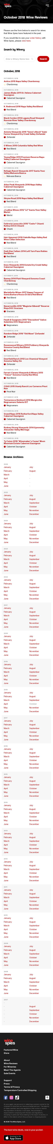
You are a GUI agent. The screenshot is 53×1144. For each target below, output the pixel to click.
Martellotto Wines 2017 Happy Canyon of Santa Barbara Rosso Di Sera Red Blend (23, 293)
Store (6, 1053)
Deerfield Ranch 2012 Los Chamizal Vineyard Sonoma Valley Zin (25, 360)
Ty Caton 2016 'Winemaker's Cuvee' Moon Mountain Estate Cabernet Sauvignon (24, 442)
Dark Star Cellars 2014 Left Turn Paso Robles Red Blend (25, 252)
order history (35, 38)
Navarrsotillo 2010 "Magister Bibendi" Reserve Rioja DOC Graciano (26, 307)
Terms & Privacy (12, 1087)
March (6, 474)
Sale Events (9, 1073)
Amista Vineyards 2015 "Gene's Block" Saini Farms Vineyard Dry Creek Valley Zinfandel (25, 133)
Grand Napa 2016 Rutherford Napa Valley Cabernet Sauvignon (23, 415)
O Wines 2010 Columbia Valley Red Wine (23, 145)
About (7, 1060)
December (34, 514)
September (34, 503)
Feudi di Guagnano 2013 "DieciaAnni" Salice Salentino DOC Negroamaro (25, 321)
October (33, 506)
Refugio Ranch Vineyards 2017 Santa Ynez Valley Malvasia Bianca (24, 172)
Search (43, 59)
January (7, 467)
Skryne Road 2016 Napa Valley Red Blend (23, 198)
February (8, 471)
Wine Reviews (11, 1063)
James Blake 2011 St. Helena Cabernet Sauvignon (22, 94)
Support (8, 1080)
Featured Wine (11, 1050)
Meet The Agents (12, 1070)
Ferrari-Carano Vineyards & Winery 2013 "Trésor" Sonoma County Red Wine (23, 373)
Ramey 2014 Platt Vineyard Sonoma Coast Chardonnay (24, 279)
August (32, 471)
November (34, 510)
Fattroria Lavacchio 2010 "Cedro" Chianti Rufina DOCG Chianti (24, 225)
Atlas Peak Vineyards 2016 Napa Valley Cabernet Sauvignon (23, 185)
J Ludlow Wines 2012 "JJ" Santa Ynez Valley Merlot (25, 211)
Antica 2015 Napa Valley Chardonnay (22, 81)
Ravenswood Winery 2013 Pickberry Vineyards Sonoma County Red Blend (26, 346)
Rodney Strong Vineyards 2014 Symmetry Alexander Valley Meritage (24, 428)
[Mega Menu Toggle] (47, 5)
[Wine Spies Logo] (9, 1047)
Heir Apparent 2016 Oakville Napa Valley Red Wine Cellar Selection (25, 238)
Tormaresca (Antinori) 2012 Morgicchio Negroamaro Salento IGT (23, 401)
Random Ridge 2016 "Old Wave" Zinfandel (24, 333)
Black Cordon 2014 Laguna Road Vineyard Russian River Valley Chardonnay (24, 119)
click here (26, 41)
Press (7, 1084)
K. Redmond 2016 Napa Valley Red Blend (23, 106)
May (6, 482)
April (6, 478)
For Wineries (10, 1067)
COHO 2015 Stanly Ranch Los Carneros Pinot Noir (25, 387)
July (31, 467)
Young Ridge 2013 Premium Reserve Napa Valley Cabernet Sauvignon (24, 158)
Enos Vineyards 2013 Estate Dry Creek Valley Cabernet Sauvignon (25, 266)
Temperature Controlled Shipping (20, 1090)
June (6, 486)
